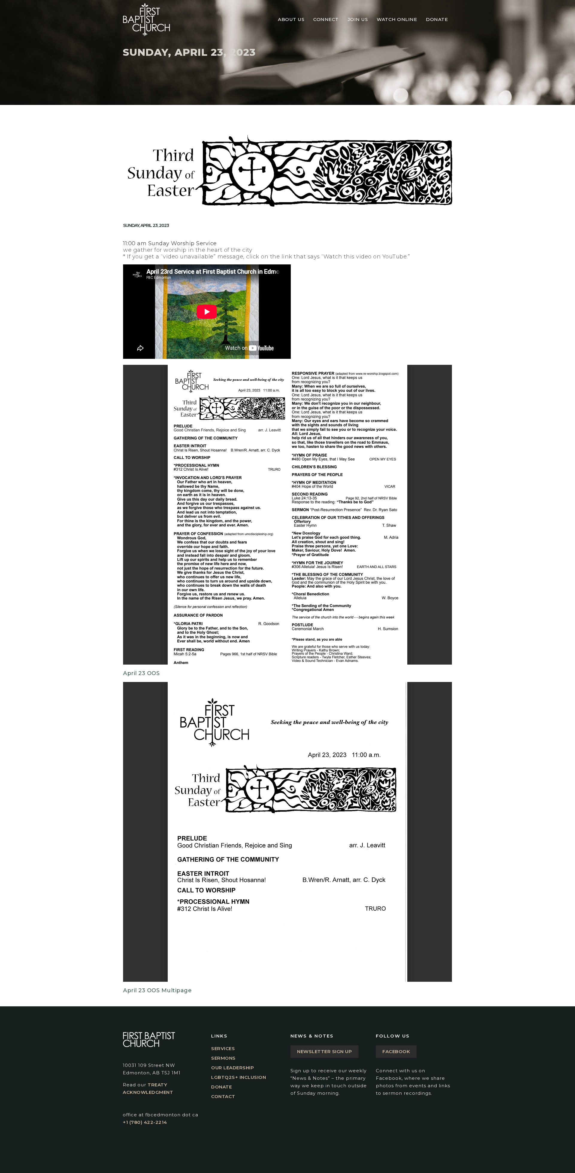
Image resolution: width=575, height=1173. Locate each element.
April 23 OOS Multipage (157, 990)
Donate (221, 1087)
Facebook (396, 1051)
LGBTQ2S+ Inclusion (238, 1077)
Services (223, 1048)
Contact (223, 1096)
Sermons (223, 1058)
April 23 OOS (141, 673)
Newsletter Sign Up (324, 1051)
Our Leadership (232, 1067)
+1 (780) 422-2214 (145, 1122)
